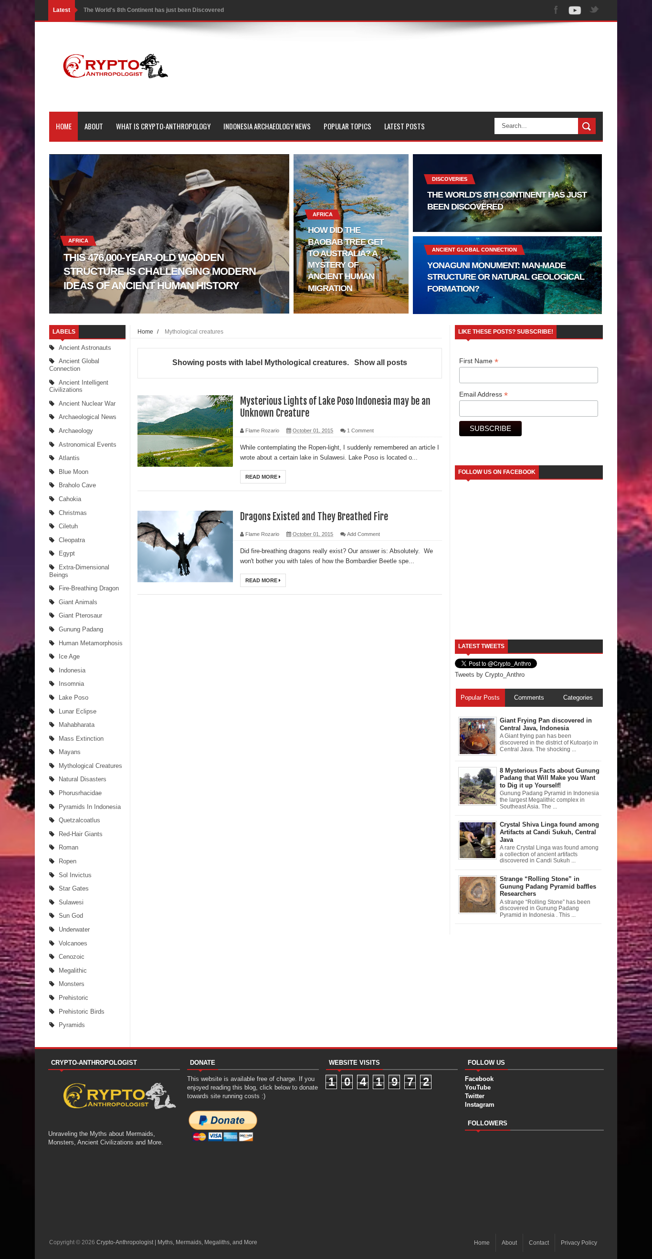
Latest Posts (404, 126)
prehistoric (73, 997)
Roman (68, 847)
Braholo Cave (77, 485)
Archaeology (76, 430)
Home (64, 126)
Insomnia (71, 683)
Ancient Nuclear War (87, 403)
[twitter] (594, 10)
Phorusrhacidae (80, 793)
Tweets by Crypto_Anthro (490, 674)
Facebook (479, 1078)
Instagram (479, 1104)
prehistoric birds (82, 1011)
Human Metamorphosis (91, 643)
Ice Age (69, 656)
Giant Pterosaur (80, 615)
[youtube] (575, 10)
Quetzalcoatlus (79, 820)
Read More (262, 477)
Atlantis (69, 458)
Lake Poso (73, 697)
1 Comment (360, 430)
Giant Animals (78, 602)
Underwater (74, 929)
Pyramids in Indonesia (90, 806)
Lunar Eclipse (77, 711)
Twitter (474, 1096)
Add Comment (363, 534)
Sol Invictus (75, 875)
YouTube (478, 1087)
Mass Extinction (81, 738)
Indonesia (72, 670)
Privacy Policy (579, 1242)
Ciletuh (68, 526)
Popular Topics (347, 126)
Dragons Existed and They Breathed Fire (314, 517)
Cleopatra (72, 540)
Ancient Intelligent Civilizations (78, 386)
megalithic (73, 970)
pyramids (72, 1024)
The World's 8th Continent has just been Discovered (154, 10)
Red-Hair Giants (81, 834)
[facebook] (556, 10)
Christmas (73, 512)
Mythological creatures (90, 765)
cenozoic (71, 956)
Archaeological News (87, 416)
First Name (478, 361)
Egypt (67, 553)
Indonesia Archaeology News (267, 126)
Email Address (483, 394)
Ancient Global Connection (74, 364)
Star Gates (74, 888)
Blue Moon (73, 471)
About (93, 126)
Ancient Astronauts (85, 347)
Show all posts (380, 362)
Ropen (67, 861)
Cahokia (70, 499)
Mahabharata (77, 724)
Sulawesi (71, 902)
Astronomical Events (87, 444)
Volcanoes (73, 943)
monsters (71, 983)
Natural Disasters (82, 779)
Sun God (71, 915)
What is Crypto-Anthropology (163, 126)
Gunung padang (81, 629)
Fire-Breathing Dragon (89, 588)
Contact (539, 1242)
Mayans (70, 751)
